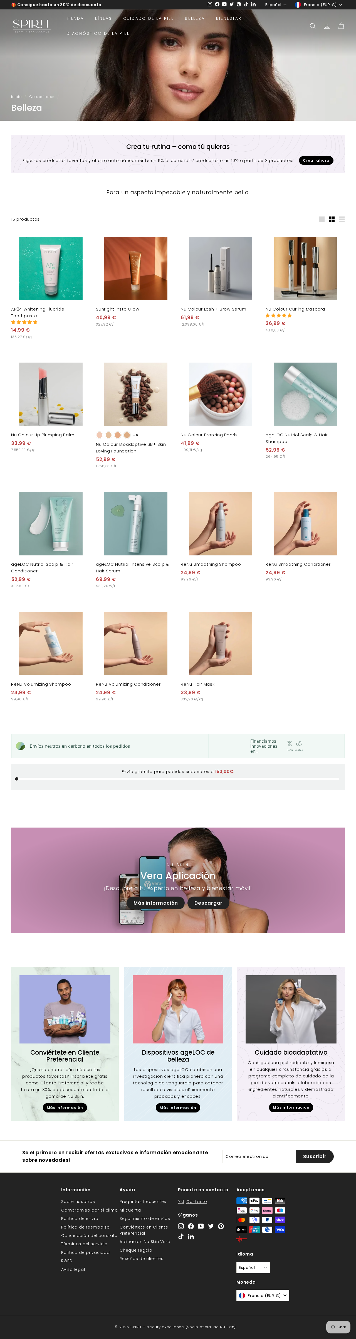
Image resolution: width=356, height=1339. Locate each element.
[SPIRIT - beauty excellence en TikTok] (181, 1236)
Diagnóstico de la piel (98, 33)
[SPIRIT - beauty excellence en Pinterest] (221, 1226)
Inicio (16, 96)
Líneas (103, 18)
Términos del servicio (84, 1244)
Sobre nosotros (78, 1201)
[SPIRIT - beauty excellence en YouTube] (201, 1226)
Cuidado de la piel (148, 18)
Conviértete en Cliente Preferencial (144, 1230)
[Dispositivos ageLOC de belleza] (178, 1009)
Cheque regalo (136, 1250)
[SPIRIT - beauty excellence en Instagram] (181, 1226)
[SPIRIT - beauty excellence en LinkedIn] (191, 1236)
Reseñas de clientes (141, 1258)
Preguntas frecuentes (143, 1201)
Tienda (75, 18)
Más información (156, 903)
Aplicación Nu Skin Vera (145, 1241)
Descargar (208, 903)
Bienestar (229, 18)
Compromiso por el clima (89, 1210)
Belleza (195, 18)
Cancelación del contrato (89, 1235)
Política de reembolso (85, 1227)
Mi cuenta (130, 1210)
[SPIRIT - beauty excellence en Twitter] (211, 1226)
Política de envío (79, 1218)
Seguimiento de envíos (145, 1218)
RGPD (67, 1261)
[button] (24, 322)
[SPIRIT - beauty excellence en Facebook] (191, 1226)
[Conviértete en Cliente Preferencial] (64, 1009)
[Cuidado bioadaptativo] (291, 1009)
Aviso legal (73, 1269)
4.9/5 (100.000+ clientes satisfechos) (59, 5)
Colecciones (42, 96)
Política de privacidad (85, 1252)
